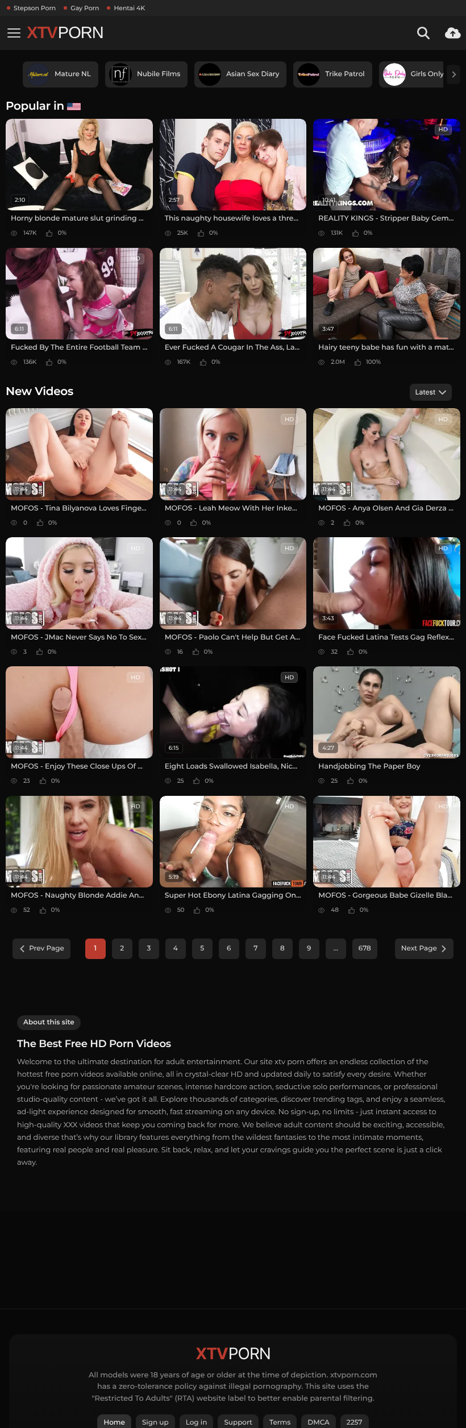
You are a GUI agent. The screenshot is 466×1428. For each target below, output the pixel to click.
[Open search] (423, 33)
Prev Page (46, 948)
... (336, 948)
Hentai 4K (129, 8)
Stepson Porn (35, 8)
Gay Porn (84, 8)
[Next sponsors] (453, 74)
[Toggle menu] (13, 33)
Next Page (419, 948)
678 (365, 948)
